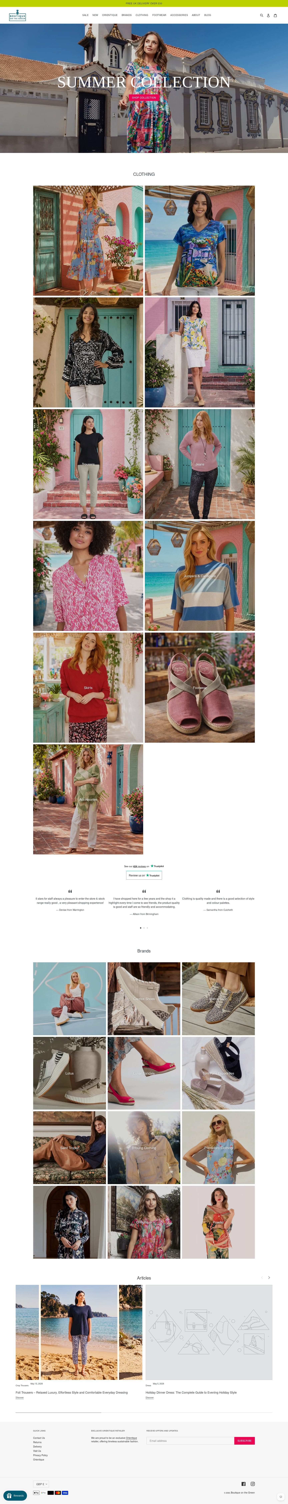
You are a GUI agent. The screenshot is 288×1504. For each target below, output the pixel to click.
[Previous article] (262, 1277)
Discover (20, 1397)
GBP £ (40, 1484)
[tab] (140, 928)
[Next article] (269, 1277)
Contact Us (39, 1437)
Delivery (37, 1446)
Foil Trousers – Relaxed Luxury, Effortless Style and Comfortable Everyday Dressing (72, 1392)
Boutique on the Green (243, 1492)
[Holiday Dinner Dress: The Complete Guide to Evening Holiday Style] (209, 1332)
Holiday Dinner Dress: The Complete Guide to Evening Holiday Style (191, 1392)
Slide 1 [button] (140, 928)
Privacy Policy (40, 1455)
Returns (37, 1442)
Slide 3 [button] (147, 928)
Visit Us (37, 1450)
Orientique (38, 1459)
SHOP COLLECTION (144, 97)
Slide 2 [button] (144, 928)
